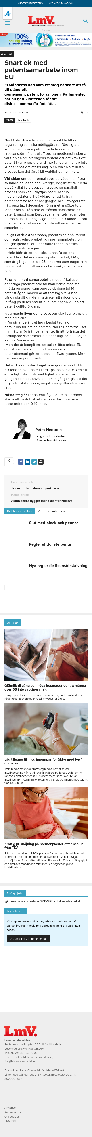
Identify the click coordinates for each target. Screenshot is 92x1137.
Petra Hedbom (48, 429)
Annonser (10, 1108)
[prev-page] (7, 587)
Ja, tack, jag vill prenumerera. (28, 939)
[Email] (34, 462)
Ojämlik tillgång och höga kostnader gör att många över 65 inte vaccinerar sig (45, 687)
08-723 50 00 (29, 1053)
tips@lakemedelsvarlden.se (21, 1061)
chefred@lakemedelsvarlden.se (33, 1057)
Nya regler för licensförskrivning (58, 565)
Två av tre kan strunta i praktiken (35, 488)
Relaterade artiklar (19, 511)
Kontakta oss (12, 1112)
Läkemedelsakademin (61, 3)
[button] (7, 23)
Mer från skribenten (51, 511)
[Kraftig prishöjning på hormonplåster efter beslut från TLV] (46, 838)
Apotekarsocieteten (30, 3)
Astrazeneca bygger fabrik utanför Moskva (41, 501)
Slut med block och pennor (53, 522)
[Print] (41, 462)
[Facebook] (20, 462)
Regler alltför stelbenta (50, 544)
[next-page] (14, 587)
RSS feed (10, 1121)
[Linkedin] (27, 462)
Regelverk (23, 120)
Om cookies (11, 1116)
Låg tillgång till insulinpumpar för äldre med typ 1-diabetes (44, 761)
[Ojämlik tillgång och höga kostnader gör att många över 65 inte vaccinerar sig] (46, 679)
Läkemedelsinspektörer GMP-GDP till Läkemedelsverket (45, 901)
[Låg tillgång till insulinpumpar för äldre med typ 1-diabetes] (46, 753)
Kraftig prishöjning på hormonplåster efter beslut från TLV (43, 846)
